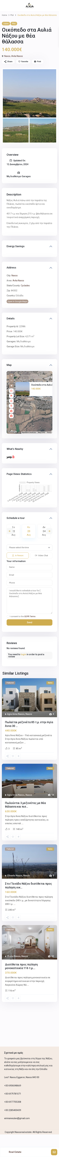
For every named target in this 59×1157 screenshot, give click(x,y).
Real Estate (15, 1152)
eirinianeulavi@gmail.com (17, 1118)
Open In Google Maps (17, 301)
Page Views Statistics (19, 474)
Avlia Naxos (17, 56)
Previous (10, 531)
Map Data (41, 432)
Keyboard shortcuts (29, 432)
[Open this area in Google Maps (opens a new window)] (12, 432)
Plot (12, 15)
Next (49, 531)
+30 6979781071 (12, 1093)
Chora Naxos (13, 956)
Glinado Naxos (14, 875)
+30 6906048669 (12, 1085)
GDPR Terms (29, 616)
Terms (49, 432)
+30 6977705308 (12, 1102)
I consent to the (22, 616)
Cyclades (25, 285)
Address (11, 267)
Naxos (7, 56)
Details (11, 318)
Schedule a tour (16, 518)
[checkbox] (8, 616)
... (25, 742)
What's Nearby (15, 448)
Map (9, 365)
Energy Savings (16, 246)
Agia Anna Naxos (16, 714)
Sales (5, 23)
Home (4, 15)
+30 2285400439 (12, 1110)
